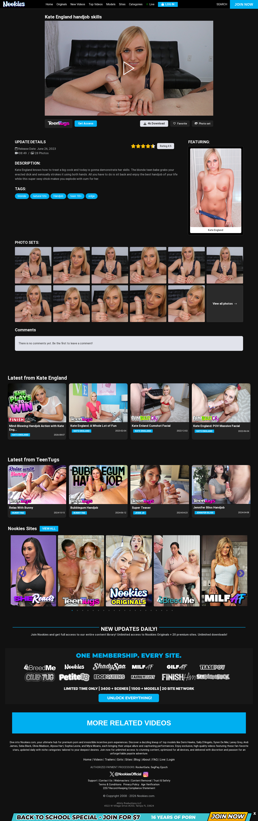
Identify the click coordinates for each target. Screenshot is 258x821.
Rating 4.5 (165, 146)
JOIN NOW (244, 4)
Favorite (182, 123)
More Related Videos (129, 723)
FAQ (155, 759)
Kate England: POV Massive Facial (216, 426)
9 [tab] (114, 610)
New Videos (77, 4)
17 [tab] (156, 610)
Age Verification (150, 784)
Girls (120, 759)
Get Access (85, 123)
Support (92, 780)
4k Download (156, 123)
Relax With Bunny (21, 507)
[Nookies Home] (17, 4)
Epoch (164, 767)
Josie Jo (139, 513)
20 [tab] (172, 610)
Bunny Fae (18, 513)
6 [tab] (98, 610)
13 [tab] (135, 610)
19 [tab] (167, 610)
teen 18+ (76, 196)
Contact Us (105, 780)
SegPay (155, 767)
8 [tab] (109, 610)
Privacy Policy (131, 784)
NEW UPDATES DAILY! (129, 629)
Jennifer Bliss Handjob (209, 507)
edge (91, 196)
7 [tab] (103, 610)
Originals (62, 4)
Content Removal (141, 780)
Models (110, 4)
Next (238, 571)
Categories (136, 4)
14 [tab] (140, 610)
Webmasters (121, 780)
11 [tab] (125, 610)
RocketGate (143, 767)
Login (171, 759)
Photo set (204, 123)
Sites (122, 4)
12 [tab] (130, 610)
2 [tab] (77, 610)
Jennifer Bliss (204, 512)
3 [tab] (82, 610)
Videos (98, 759)
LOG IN (169, 4)
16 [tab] (151, 610)
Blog (137, 759)
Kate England (20, 435)
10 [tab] (119, 610)
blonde (22, 196)
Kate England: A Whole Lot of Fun (93, 425)
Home (49, 4)
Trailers (110, 759)
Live (151, 4)
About (146, 759)
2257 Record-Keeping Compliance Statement (129, 788)
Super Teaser (141, 507)
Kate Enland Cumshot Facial (151, 425)
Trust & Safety (161, 780)
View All (49, 528)
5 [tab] (93, 610)
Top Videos (96, 4)
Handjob (58, 196)
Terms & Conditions (109, 784)
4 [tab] (88, 610)
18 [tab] (161, 610)
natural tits (40, 196)
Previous (20, 571)
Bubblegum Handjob (84, 507)
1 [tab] (72, 610)
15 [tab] (146, 610)
